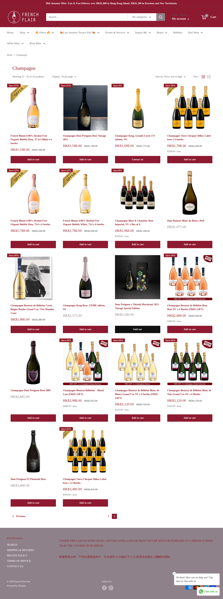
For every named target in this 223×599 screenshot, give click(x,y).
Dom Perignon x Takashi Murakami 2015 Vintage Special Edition (137, 306)
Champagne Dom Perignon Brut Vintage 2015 (84, 138)
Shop (22, 32)
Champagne (21, 55)
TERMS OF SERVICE (19, 560)
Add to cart (33, 159)
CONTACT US (15, 566)
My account (179, 18)
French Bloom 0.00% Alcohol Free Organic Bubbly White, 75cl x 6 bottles (83, 222)
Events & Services (115, 32)
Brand (160, 32)
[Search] (160, 17)
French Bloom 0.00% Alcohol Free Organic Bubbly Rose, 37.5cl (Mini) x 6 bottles (31, 140)
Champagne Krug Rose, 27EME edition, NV (84, 307)
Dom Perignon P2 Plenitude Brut (28, 479)
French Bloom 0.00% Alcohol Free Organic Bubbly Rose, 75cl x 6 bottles (30, 222)
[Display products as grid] (203, 76)
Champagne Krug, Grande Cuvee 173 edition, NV (135, 138)
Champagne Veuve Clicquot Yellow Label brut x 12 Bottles (84, 481)
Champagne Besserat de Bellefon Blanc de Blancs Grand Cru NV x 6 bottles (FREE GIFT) (137, 394)
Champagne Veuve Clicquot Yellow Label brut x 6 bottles (189, 138)
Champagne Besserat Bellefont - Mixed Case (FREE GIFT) (83, 392)
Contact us (137, 159)
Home (10, 32)
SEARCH (12, 544)
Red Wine (193, 32)
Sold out (137, 329)
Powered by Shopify (16, 585)
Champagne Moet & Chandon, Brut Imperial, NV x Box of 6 (134, 222)
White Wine (13, 43)
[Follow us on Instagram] (111, 587)
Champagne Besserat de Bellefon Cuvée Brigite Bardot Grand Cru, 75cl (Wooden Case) (32, 309)
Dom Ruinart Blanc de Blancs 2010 (185, 220)
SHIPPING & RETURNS (20, 550)
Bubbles (177, 32)
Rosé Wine (35, 43)
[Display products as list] (209, 76)
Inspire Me (141, 32)
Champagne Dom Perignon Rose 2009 (31, 390)
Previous (20, 516)
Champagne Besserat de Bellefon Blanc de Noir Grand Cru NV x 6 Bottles (189, 392)
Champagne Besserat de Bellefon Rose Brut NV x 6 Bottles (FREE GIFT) (187, 307)
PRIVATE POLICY (17, 555)
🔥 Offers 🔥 (42, 32)
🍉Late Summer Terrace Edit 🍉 (77, 32)
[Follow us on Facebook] (104, 587)
